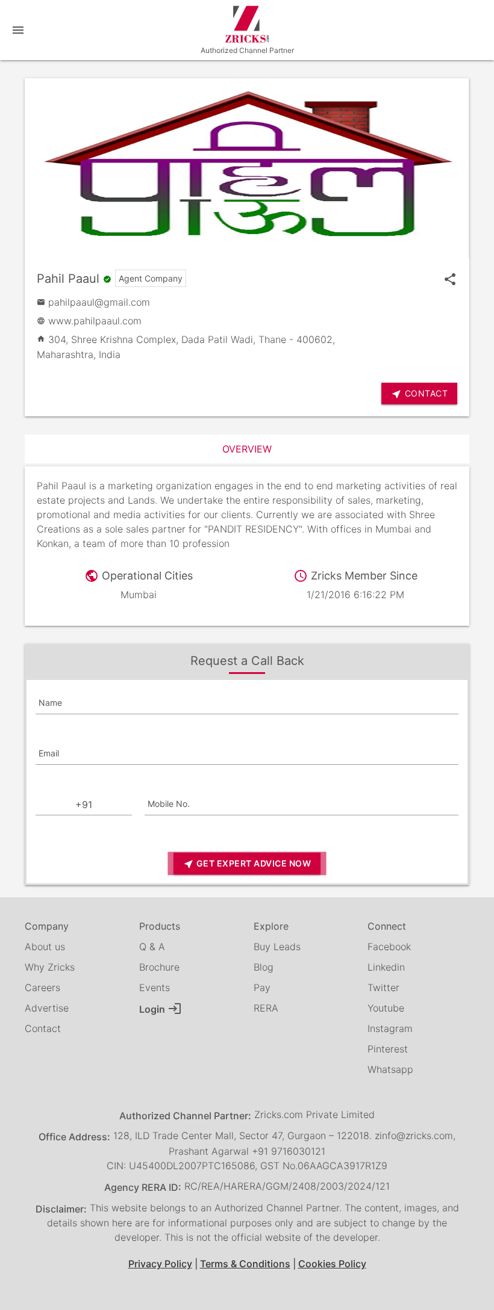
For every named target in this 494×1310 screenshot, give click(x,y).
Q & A (152, 947)
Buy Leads (277, 947)
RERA (266, 1008)
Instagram (390, 1028)
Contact (43, 1028)
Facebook (389, 947)
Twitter (383, 987)
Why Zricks (50, 967)
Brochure (159, 967)
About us (45, 947)
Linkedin (386, 967)
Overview (247, 449)
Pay (262, 987)
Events (154, 987)
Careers (42, 987)
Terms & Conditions (245, 1264)
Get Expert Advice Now (247, 864)
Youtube (385, 1008)
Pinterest (387, 1049)
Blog (264, 967)
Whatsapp (390, 1069)
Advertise (47, 1008)
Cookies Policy (332, 1264)
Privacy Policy (160, 1264)
